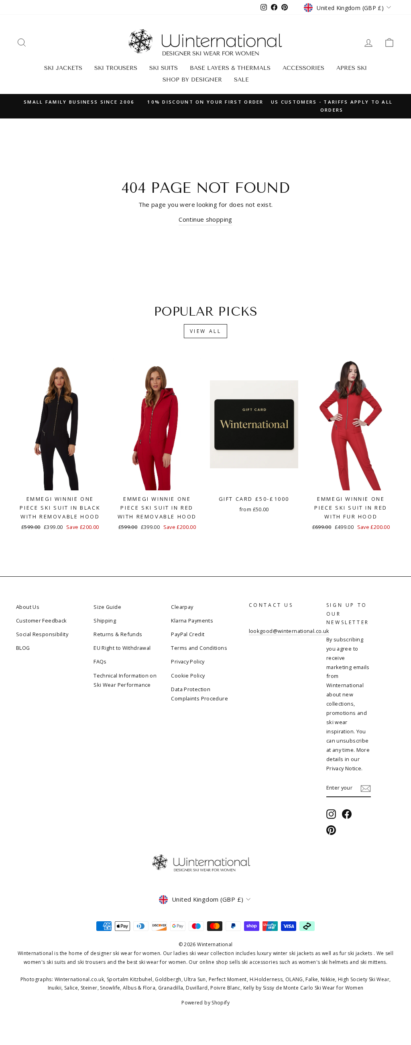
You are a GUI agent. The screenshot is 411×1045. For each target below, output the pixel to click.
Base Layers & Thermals (230, 68)
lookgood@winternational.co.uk (289, 631)
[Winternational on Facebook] (347, 814)
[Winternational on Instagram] (331, 814)
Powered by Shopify (205, 1002)
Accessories (303, 68)
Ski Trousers (115, 68)
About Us (27, 606)
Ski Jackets (63, 68)
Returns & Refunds (118, 634)
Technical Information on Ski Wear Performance (125, 680)
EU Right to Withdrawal (122, 647)
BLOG (23, 647)
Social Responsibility (42, 634)
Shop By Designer (192, 79)
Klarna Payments (192, 620)
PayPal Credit (187, 634)
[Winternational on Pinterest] (331, 830)
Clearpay (182, 606)
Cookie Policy (188, 675)
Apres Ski (351, 68)
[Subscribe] (365, 788)
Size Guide (107, 606)
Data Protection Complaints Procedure (199, 694)
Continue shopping (205, 219)
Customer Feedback (41, 620)
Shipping (105, 620)
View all (206, 331)
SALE (241, 79)
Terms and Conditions (199, 647)
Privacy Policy (187, 661)
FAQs (100, 661)
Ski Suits (163, 68)
